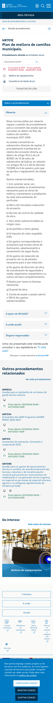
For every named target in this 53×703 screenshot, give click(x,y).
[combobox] (20, 62)
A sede (26, 603)
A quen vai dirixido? (17, 314)
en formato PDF (42, 356)
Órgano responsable (17, 336)
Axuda (26, 613)
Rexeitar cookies (26, 690)
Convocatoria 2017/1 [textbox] (12, 62)
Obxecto (10, 112)
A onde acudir (14, 325)
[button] (42, 6)
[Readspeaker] (49, 29)
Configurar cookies (26, 683)
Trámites (27, 594)
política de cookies (28, 675)
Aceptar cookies (26, 698)
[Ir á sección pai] (4, 29)
